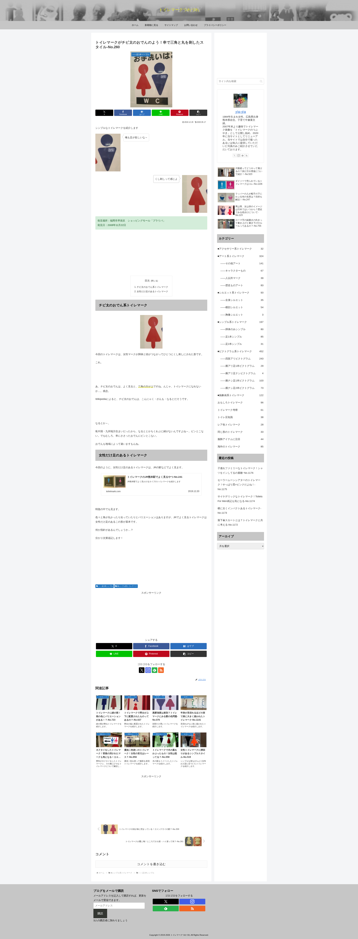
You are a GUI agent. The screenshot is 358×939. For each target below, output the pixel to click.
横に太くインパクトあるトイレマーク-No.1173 (239, 510)
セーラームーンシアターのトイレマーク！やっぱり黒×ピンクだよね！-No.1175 (239, 485)
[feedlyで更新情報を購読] (154, 670)
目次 (147, 280)
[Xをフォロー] (141, 670)
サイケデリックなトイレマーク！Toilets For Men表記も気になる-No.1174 (240, 498)
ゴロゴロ (240, 112)
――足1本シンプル (105, 586)
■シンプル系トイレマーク (127, 586)
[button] (198, 113)
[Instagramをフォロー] (148, 670)
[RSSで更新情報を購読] (161, 670)
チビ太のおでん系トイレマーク (152, 287)
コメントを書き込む (151, 864)
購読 (100, 913)
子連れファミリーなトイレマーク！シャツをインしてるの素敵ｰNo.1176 (240, 470)
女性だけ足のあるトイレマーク (152, 291)
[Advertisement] (151, 252)
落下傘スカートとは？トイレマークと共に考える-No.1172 (240, 522)
